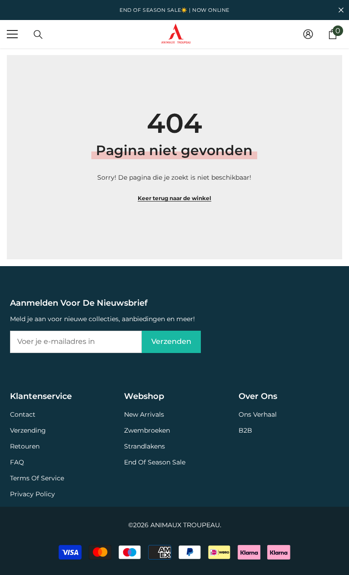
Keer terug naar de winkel (174, 198)
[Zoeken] (38, 34)
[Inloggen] (308, 34)
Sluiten (341, 10)
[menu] (12, 34)
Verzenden (171, 341)
